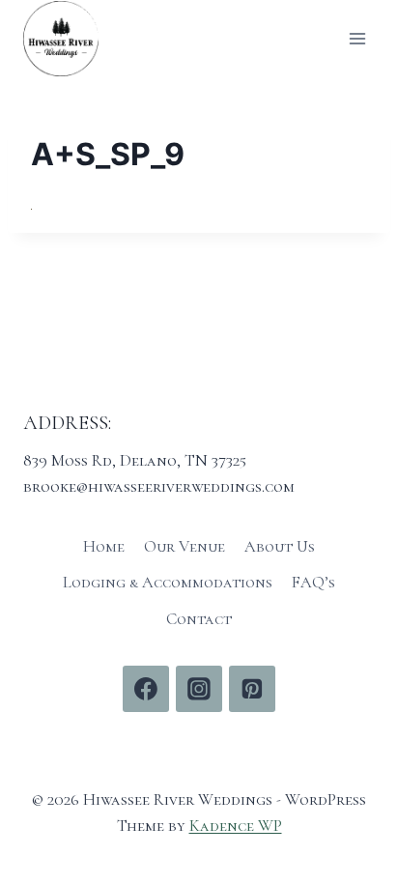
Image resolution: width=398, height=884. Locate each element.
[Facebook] (146, 689)
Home (104, 546)
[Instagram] (199, 689)
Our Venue (184, 546)
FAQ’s (313, 582)
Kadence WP (235, 825)
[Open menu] (357, 38)
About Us (279, 546)
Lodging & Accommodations (167, 582)
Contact (199, 619)
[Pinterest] (252, 689)
